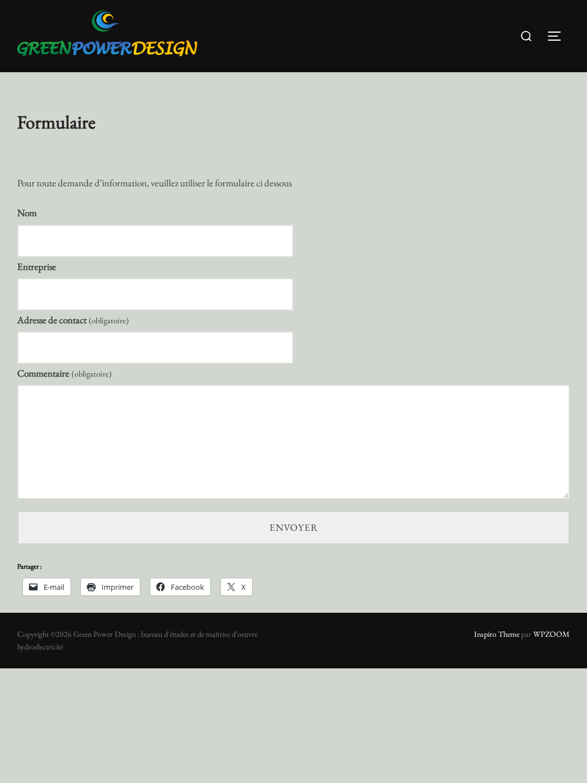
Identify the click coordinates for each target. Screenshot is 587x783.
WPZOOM (551, 634)
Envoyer (293, 527)
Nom (27, 212)
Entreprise (36, 266)
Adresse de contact (73, 320)
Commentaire (64, 373)
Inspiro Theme (496, 634)
